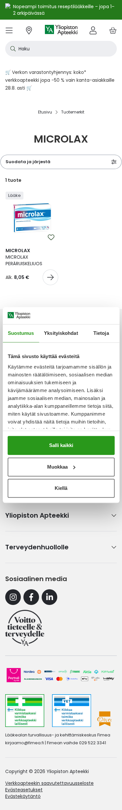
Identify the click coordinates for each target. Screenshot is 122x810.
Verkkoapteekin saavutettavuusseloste (49, 783)
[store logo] (61, 30)
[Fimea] (24, 710)
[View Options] (50, 277)
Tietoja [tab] (101, 333)
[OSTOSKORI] (113, 30)
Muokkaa (57, 467)
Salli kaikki (61, 445)
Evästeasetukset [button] (24, 789)
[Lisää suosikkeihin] (51, 237)
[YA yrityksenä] (24, 628)
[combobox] (61, 49)
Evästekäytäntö (23, 796)
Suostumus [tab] (21, 333)
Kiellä (61, 488)
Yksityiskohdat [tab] (61, 333)
